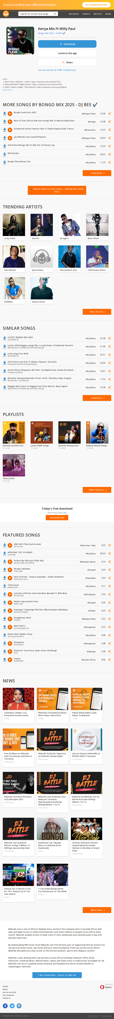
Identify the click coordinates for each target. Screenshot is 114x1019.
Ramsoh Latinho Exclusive (14, 445)
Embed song (69, 70)
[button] (67, 62)
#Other (92, 610)
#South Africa (88, 659)
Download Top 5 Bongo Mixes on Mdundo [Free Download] (49, 845)
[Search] (55, 14)
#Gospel (91, 570)
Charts (86, 14)
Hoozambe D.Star (68, 270)
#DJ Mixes (91, 146)
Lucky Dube (9, 238)
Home (5, 986)
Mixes (108, 14)
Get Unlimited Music (96, 4)
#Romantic (90, 130)
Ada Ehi (35, 238)
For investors (8, 995)
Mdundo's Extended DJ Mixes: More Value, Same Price (52, 714)
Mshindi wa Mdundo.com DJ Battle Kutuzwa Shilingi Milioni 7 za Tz (85, 799)
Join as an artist (9, 992)
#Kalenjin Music (88, 561)
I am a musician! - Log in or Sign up (57, 975)
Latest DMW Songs (40, 445)
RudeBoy (8, 301)
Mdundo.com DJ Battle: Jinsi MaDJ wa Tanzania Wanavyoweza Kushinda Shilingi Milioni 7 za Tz (51, 800)
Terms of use (93, 1016)
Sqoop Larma (38, 301)
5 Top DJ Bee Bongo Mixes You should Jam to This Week (52, 890)
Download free (57, 517)
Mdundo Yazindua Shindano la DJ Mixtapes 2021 (18, 798)
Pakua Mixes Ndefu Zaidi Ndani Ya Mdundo (84, 714)
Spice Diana (37, 270)
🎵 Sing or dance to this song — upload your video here (57, 190)
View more (7, 90)
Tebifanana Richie (96, 270)
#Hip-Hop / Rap (88, 545)
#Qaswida (91, 578)
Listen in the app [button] (67, 53)
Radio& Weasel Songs (96, 445)
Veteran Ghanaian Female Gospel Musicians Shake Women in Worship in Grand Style (85, 846)
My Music (74, 14)
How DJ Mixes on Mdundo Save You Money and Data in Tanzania (18, 756)
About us (6, 998)
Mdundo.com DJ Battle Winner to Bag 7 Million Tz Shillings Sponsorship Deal (17, 845)
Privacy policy (106, 1016)
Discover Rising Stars (68, 445)
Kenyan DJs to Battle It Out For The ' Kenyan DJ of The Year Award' (17, 891)
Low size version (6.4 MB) (50, 70)
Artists (98, 14)
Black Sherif (93, 238)
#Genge (92, 121)
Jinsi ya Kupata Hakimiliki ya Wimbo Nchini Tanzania (86, 754)
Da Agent (64, 238)
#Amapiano (90, 627)
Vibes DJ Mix (9, 478)
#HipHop (91, 651)
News (5, 989)
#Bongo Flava (89, 113)
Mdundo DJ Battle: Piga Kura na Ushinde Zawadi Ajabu (52, 754)
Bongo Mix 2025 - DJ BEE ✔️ (51, 33)
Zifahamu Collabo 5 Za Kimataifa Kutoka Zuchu (16, 714)
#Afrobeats (90, 594)
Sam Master (10, 270)
